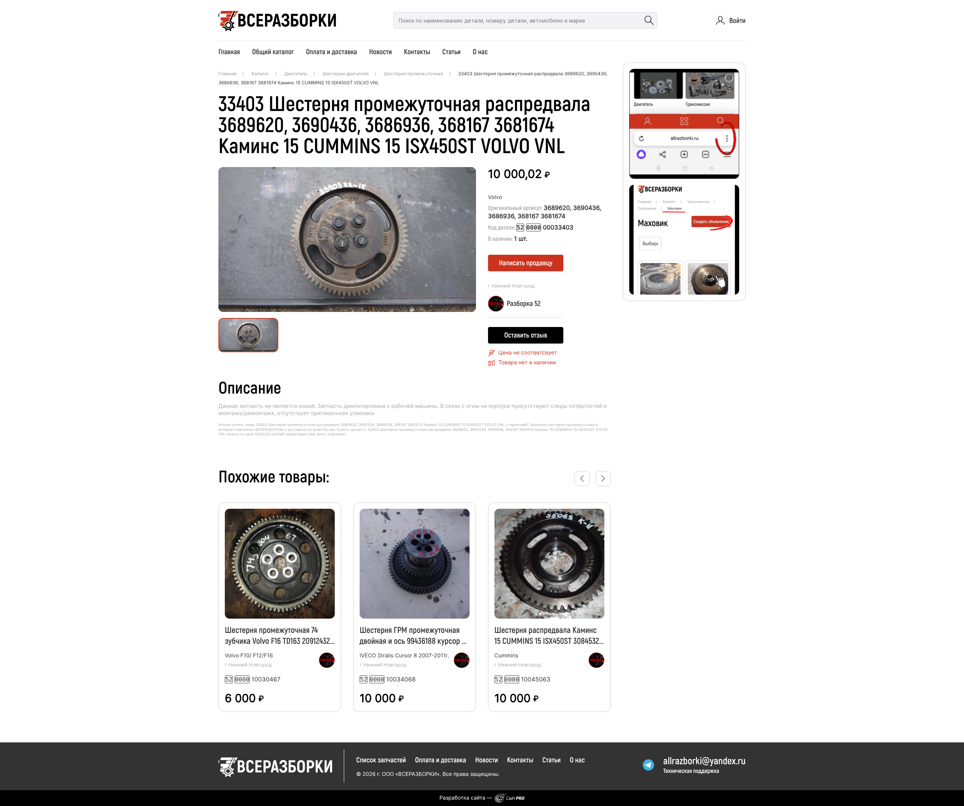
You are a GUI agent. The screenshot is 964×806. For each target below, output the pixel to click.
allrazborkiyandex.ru (704, 760)
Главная (229, 51)
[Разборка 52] (327, 660)
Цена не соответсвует (527, 353)
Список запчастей (381, 759)
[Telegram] (648, 765)
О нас (480, 51)
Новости (380, 51)
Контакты (417, 51)
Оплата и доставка (331, 51)
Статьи (451, 51)
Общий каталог (273, 51)
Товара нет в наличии (527, 362)
